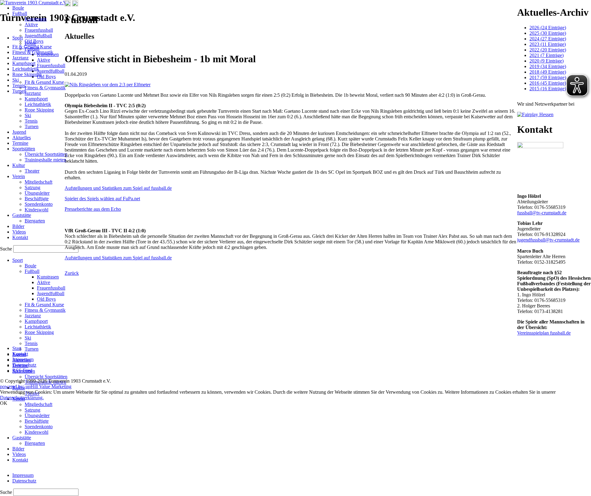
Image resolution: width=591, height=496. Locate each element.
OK (3, 403)
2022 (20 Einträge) (547, 49)
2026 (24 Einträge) (547, 27)
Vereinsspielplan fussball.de (544, 332)
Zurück (72, 273)
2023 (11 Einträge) (547, 44)
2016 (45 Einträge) (547, 83)
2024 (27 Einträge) (547, 38)
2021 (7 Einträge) (546, 55)
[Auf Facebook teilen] (68, 4)
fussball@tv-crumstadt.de (541, 212)
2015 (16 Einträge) (547, 88)
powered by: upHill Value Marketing (35, 386)
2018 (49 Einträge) (547, 72)
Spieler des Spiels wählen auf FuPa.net (102, 198)
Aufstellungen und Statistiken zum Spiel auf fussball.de (118, 188)
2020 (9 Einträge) (546, 60)
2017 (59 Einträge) (547, 77)
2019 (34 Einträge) (547, 66)
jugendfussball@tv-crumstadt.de (548, 239)
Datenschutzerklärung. (22, 397)
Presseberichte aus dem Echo (93, 209)
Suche (6, 492)
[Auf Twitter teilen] (75, 4)
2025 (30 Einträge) (547, 33)
